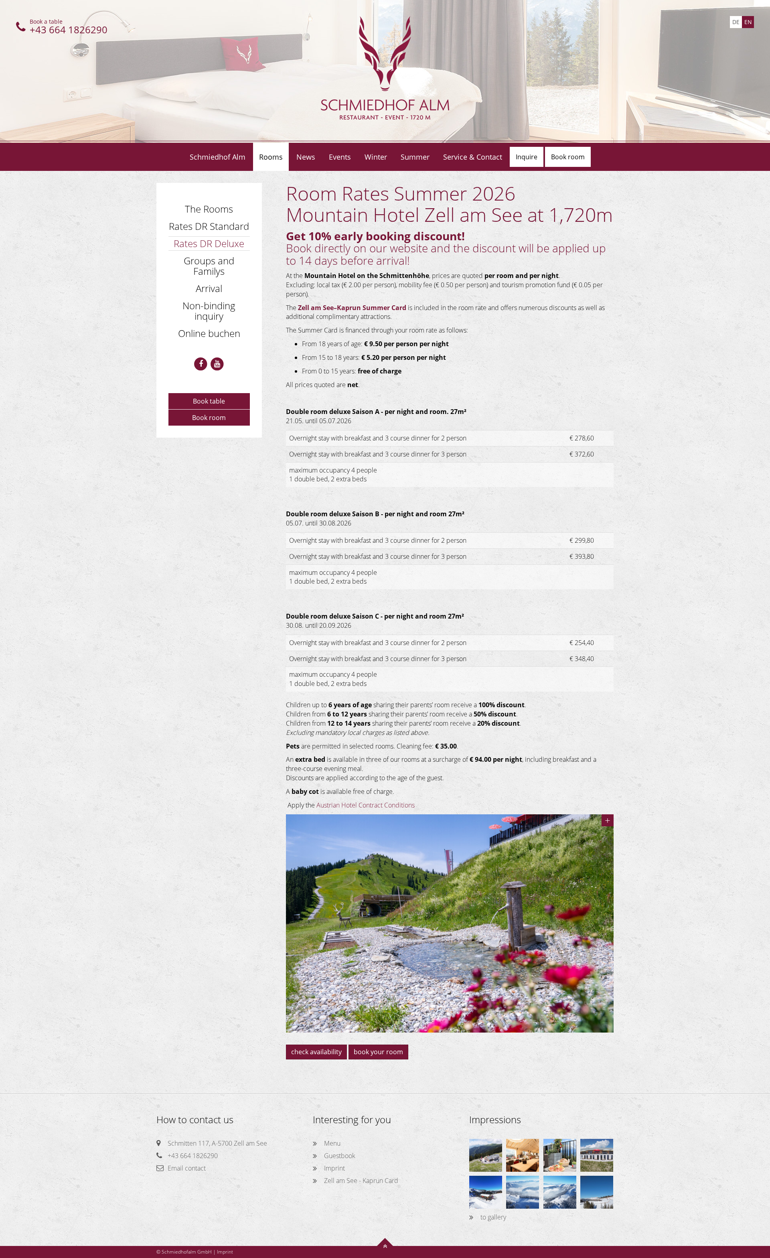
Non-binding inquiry (208, 311)
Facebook (200, 364)
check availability (316, 1051)
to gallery (493, 1217)
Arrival (209, 288)
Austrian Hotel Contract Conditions (365, 805)
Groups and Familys (209, 266)
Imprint (334, 1168)
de (736, 22)
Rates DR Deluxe (209, 243)
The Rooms (209, 208)
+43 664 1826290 (193, 1155)
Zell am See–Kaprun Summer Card (352, 307)
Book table (209, 401)
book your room (378, 1051)
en (748, 22)
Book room (209, 417)
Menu (332, 1143)
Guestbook (339, 1155)
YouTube (217, 364)
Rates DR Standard (209, 226)
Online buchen (209, 333)
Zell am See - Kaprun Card (361, 1180)
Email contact (187, 1168)
